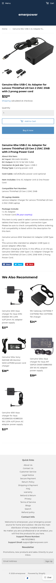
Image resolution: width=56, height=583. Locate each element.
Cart (52, 3)
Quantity (6, 108)
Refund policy (28, 512)
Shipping (6, 101)
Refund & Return (28, 495)
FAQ (28, 489)
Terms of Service (28, 502)
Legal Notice (28, 475)
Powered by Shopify (36, 573)
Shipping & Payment (28, 485)
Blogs (28, 505)
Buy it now (28, 130)
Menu (8, 3)
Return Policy (28, 482)
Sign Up (48, 561)
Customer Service (28, 472)
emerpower (28, 14)
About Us (28, 465)
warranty (28, 492)
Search (28, 509)
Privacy (28, 499)
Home (4, 29)
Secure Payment (28, 478)
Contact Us (28, 468)
